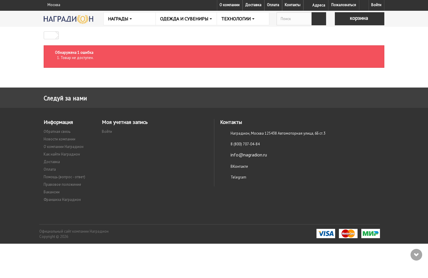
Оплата (273, 4)
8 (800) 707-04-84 (245, 144)
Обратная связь (57, 131)
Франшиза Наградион (62, 199)
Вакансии (52, 192)
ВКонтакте (239, 166)
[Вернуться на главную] (49, 35)
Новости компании (59, 139)
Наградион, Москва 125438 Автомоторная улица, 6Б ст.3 (278, 133)
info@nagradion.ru (249, 155)
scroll (416, 255)
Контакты (292, 4)
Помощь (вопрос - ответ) (64, 176)
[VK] (364, 5)
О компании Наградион (64, 146)
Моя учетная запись (125, 122)
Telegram (238, 177)
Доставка (253, 4)
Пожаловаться (343, 4)
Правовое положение (62, 184)
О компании (230, 4)
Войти (376, 4)
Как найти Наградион (62, 154)
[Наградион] (68, 19)
